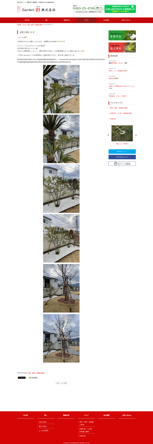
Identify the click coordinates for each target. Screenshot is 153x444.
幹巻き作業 (112, 77)
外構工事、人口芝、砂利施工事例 (121, 113)
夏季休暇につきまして (117, 62)
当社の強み (43, 422)
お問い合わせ (126, 415)
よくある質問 (43, 430)
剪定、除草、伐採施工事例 (34, 24)
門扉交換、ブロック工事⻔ (117, 95)
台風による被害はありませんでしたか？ (122, 85)
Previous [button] (108, 135)
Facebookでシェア (122, 157)
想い (45, 415)
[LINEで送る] (33, 377)
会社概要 (106, 415)
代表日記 (113, 119)
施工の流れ (43, 426)
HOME (19, 24)
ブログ (24, 24)
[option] (122, 135)
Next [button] (136, 135)
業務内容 (66, 415)
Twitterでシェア (122, 151)
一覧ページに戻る (61, 383)
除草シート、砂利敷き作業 (117, 70)
